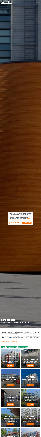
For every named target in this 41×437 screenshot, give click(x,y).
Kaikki (3, 347)
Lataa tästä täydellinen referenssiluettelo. (9, 341)
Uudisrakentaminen (22, 347)
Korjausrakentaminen (11, 347)
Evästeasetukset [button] (15, 222)
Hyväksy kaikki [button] (27, 222)
